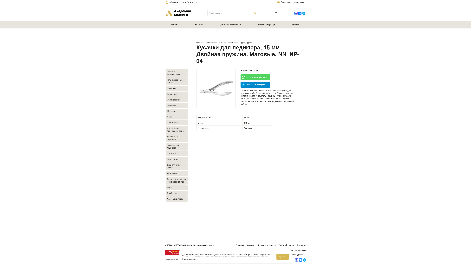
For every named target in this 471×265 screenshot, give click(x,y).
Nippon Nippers (246, 42)
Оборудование (173, 99)
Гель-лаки (171, 105)
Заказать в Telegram (256, 84)
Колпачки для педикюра (173, 146)
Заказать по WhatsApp (257, 77)
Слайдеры (172, 193)
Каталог (199, 24)
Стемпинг (171, 153)
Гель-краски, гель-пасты (175, 81)
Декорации (172, 173)
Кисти (169, 187)
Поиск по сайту (215, 13)
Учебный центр (266, 24)
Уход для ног (173, 159)
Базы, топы (172, 94)
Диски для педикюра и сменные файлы (176, 180)
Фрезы (170, 116)
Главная (173, 24)
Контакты (297, 24)
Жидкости (171, 111)
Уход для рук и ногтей (173, 166)
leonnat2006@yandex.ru (296, 254)
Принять (282, 256)
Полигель (171, 88)
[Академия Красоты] (178, 13)
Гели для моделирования (174, 72)
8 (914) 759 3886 (192, 2)
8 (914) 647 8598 (177, 2)
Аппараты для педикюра (173, 138)
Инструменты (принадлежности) (225, 42)
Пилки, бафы (173, 122)
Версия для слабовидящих (293, 2)
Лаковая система (175, 198)
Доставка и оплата (231, 24)
